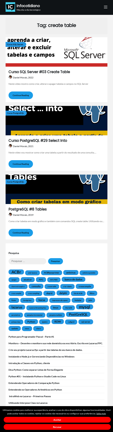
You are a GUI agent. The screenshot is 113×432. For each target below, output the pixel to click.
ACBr (16, 272)
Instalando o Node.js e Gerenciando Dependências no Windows (41, 356)
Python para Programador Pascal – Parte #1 (31, 336)
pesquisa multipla (55, 315)
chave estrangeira (18, 286)
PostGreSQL (78, 314)
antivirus (70, 272)
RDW (57, 321)
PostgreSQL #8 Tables (28, 209)
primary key (15, 322)
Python (31, 321)
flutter (13, 300)
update (14, 328)
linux (55, 307)
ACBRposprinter (51, 272)
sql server (85, 322)
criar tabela (67, 286)
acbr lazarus (32, 273)
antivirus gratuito (89, 273)
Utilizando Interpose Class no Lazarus (28, 402)
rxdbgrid (71, 322)
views (27, 328)
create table (52, 286)
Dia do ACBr (78, 293)
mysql (84, 306)
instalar (78, 300)
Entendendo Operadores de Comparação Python (34, 383)
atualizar (28, 279)
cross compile (16, 293)
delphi (63, 293)
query (44, 322)
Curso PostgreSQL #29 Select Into (38, 140)
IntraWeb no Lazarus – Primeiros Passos (30, 396)
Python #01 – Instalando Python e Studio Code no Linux (37, 376)
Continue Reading (21, 95)
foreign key (27, 300)
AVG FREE (54, 280)
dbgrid (49, 293)
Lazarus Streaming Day (37, 308)
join (90, 300)
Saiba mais (101, 413)
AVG (41, 279)
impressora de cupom (60, 300)
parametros (15, 315)
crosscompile (85, 286)
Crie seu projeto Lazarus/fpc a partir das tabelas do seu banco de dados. (46, 349)
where (38, 328)
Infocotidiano (28, 6)
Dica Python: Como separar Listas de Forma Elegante (36, 369)
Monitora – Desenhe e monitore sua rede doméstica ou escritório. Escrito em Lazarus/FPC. (56, 343)
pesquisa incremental (34, 315)
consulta (36, 286)
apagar (14, 280)
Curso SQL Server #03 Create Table (39, 71)
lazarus (16, 307)
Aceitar (57, 419)
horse (42, 300)
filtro (92, 293)
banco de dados (73, 279)
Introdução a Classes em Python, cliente (29, 363)
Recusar (57, 427)
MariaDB (68, 308)
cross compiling (33, 293)
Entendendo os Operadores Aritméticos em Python (35, 389)
